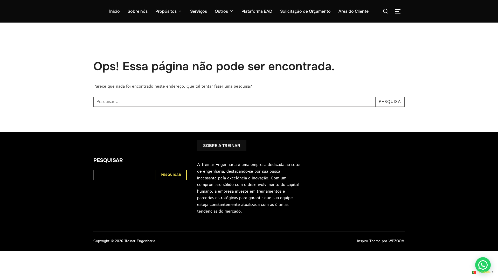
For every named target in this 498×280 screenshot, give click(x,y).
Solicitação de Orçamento (305, 11)
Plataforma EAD (256, 11)
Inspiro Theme (369, 241)
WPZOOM (397, 241)
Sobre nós (138, 11)
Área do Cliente (353, 11)
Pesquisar (108, 160)
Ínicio (114, 11)
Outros (221, 11)
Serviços (198, 11)
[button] (483, 265)
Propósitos (166, 11)
